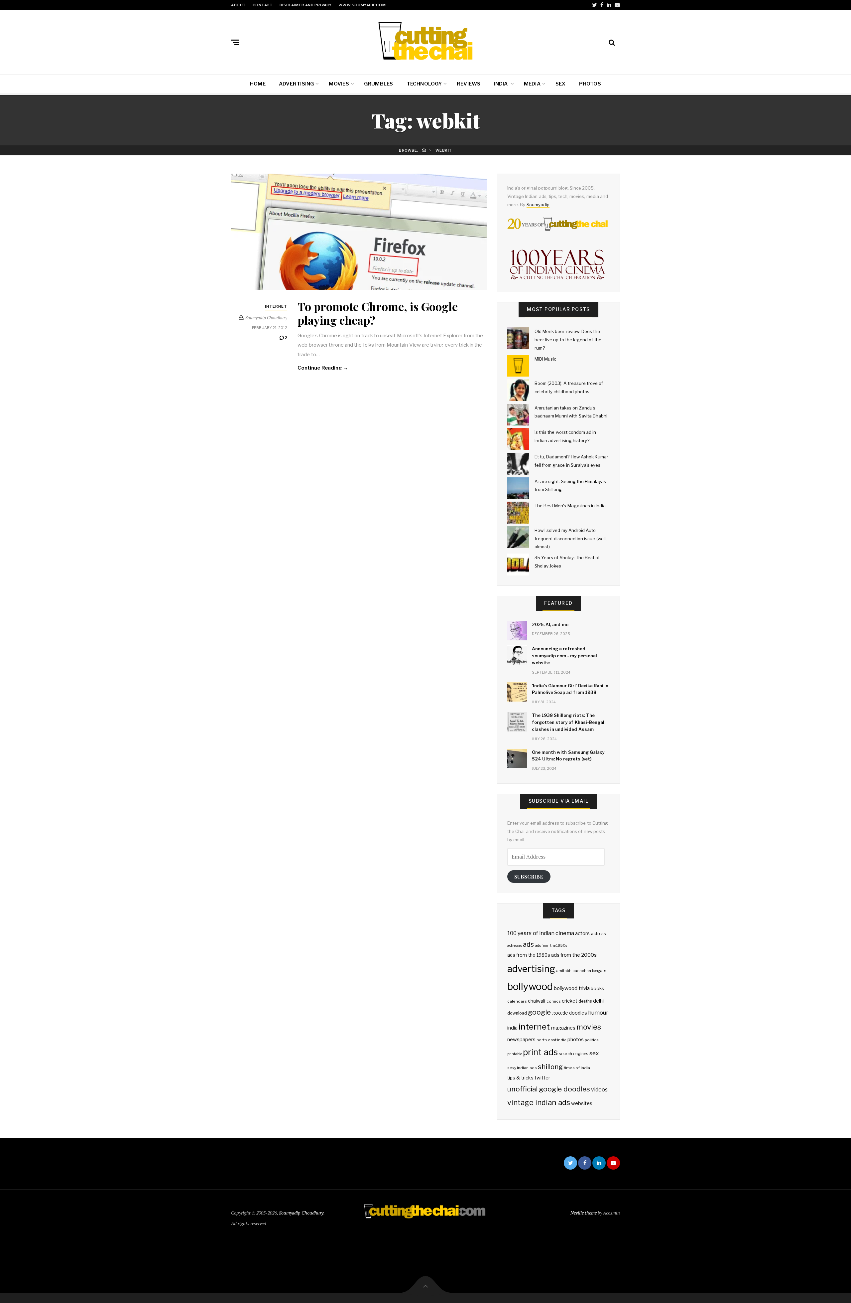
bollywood (530, 986)
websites (581, 1103)
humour (598, 1012)
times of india (577, 1067)
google (539, 1012)
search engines (573, 1053)
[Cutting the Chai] (425, 41)
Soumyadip (538, 204)
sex (594, 1053)
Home (258, 84)
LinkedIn (609, 5)
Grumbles (378, 84)
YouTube (617, 5)
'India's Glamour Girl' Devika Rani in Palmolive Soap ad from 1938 (570, 689)
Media (532, 84)
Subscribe (528, 876)
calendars (517, 1001)
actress (598, 933)
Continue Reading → (323, 368)
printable (514, 1054)
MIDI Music (545, 359)
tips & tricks (520, 1077)
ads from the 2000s (574, 955)
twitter (542, 1078)
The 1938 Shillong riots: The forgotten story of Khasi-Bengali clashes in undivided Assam (569, 722)
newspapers (521, 1040)
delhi (598, 1001)
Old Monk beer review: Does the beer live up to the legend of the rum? (568, 339)
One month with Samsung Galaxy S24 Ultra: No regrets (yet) (568, 755)
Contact (263, 5)
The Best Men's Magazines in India (570, 505)
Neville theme (583, 1213)
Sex (560, 84)
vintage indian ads (538, 1102)
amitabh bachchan (573, 970)
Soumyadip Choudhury (301, 1213)
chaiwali (536, 1001)
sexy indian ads (522, 1067)
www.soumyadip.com (362, 5)
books (597, 988)
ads (528, 944)
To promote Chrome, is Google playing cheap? (378, 313)
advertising (531, 968)
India (501, 84)
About (238, 5)
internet (534, 1027)
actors (582, 933)
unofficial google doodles (548, 1089)
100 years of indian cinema (540, 933)
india (512, 1028)
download (517, 1013)
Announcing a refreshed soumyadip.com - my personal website (564, 655)
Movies (339, 84)
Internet (276, 306)
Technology (424, 84)
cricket (569, 1001)
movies (588, 1026)
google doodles (569, 1013)
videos (599, 1089)
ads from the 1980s (528, 955)
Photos (590, 84)
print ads (540, 1052)
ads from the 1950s (551, 945)
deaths (585, 1001)
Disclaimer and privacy (306, 5)
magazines (563, 1028)
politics (592, 1040)
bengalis (599, 971)
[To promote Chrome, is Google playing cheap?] (359, 232)
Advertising (296, 84)
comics (554, 1001)
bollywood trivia (571, 988)
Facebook (601, 5)
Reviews (469, 84)
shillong (550, 1066)
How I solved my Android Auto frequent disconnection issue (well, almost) (571, 538)
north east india (551, 1040)
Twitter (594, 5)
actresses (514, 945)
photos (575, 1039)
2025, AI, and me (550, 624)
